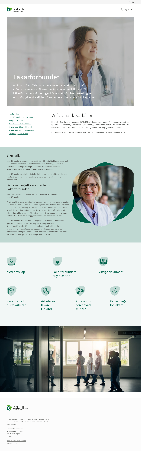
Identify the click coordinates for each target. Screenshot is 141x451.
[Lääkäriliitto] (17, 10)
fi (129, 2)
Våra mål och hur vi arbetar (20, 124)
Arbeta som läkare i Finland (20, 127)
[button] (132, 9)
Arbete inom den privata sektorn (22, 130)
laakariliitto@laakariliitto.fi (16, 441)
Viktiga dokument (16, 120)
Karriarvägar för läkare (18, 133)
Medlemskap (14, 114)
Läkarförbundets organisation (21, 117)
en (133, 2)
